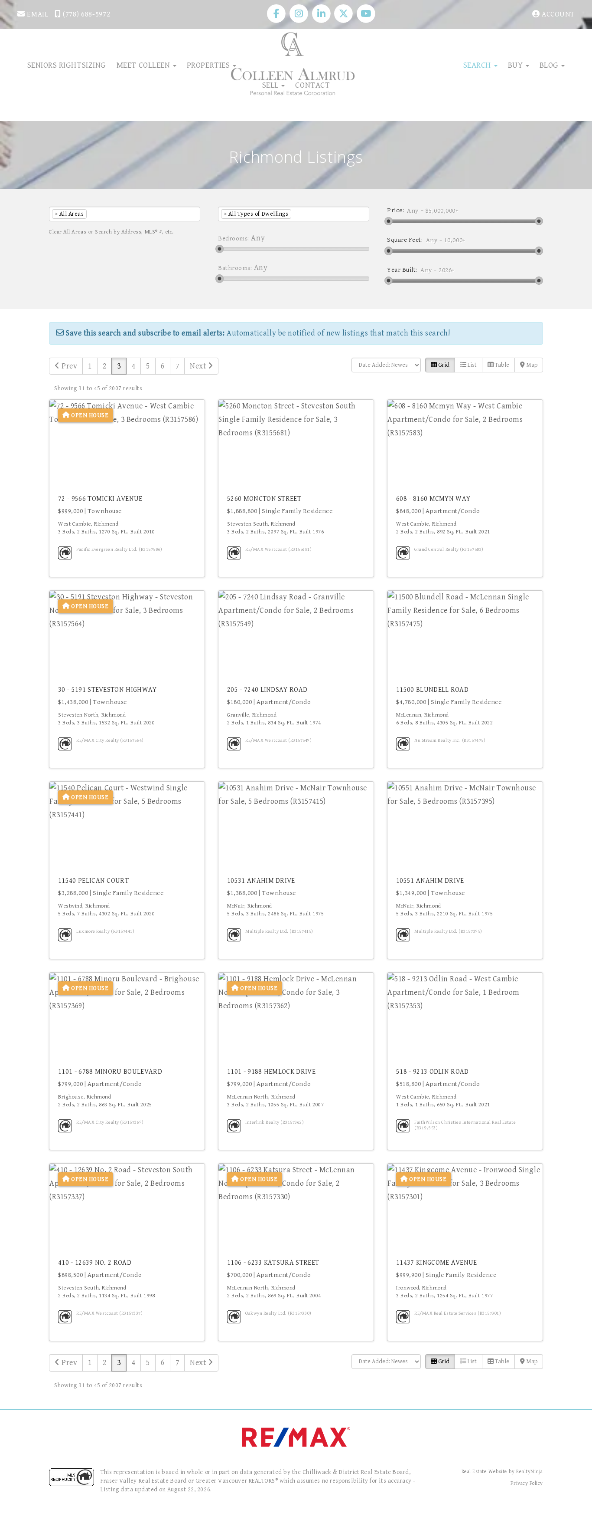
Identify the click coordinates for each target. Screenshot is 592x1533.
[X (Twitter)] (344, 14)
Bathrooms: (235, 268)
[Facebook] (278, 14)
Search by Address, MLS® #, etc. (134, 232)
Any (413, 210)
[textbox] (102, 214)
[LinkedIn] (322, 14)
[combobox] (124, 214)
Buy (516, 65)
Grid (443, 365)
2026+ (447, 270)
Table (501, 365)
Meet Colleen (144, 65)
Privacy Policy (527, 1483)
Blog (550, 65)
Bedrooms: (233, 238)
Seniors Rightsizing (66, 65)
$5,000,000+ (442, 210)
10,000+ (455, 240)
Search (478, 65)
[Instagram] (300, 14)
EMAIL (37, 14)
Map (531, 365)
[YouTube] (366, 14)
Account (557, 14)
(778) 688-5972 (85, 14)
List (471, 365)
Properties (209, 65)
